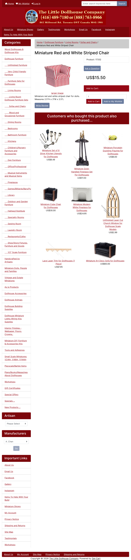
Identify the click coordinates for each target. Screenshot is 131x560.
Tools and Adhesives (15, 350)
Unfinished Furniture (16, 65)
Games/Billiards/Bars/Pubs (18, 188)
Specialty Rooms (14, 217)
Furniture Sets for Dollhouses (15, 82)
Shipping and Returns (15, 525)
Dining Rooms (13, 122)
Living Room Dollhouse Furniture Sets (16, 98)
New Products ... (12, 407)
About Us (8, 29)
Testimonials (54, 29)
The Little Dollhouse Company (63, 558)
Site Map (9, 532)
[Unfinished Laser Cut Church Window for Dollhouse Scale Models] (112, 202)
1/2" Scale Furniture (15, 252)
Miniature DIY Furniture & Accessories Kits (16, 342)
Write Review (42, 105)
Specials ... (10, 401)
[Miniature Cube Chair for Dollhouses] (50, 194)
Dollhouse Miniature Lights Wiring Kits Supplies (14, 318)
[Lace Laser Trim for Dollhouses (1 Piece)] (58, 249)
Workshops (69, 29)
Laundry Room (13, 230)
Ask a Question (92, 68)
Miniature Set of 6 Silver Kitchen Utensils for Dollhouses (51, 153)
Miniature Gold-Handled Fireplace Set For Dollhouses (81, 171)
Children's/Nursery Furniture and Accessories (15, 150)
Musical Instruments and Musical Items (16, 174)
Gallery (40, 29)
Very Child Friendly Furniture (15, 73)
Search (122, 3)
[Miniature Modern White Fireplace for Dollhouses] (82, 194)
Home (10, 3)
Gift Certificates (12, 388)
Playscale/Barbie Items (15, 366)
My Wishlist (24, 3)
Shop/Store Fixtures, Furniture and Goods (16, 244)
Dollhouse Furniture (54, 42)
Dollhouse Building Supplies (14, 308)
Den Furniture (13, 160)
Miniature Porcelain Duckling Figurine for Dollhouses (113, 150)
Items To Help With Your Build (18, 34)
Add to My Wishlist (113, 101)
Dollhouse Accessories (15, 293)
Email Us (83, 29)
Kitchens (10, 141)
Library (10, 195)
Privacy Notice (12, 519)
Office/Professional (15, 166)
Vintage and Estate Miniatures (14, 279)
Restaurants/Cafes (15, 236)
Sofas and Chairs (88, 42)
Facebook (96, 29)
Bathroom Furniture (15, 135)
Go (16, 448)
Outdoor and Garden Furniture (16, 203)
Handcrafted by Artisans (12, 260)
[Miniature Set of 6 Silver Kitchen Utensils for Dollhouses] (50, 138)
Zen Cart (96, 558)
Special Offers (11, 394)
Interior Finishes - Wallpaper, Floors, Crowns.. (13, 331)
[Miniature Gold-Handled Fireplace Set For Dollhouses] (82, 147)
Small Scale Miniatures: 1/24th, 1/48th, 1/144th (16, 358)
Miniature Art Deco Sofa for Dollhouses (105, 260)
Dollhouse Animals (13, 300)
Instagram (110, 29)
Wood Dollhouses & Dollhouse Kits (14, 51)
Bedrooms (11, 128)
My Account (10, 512)
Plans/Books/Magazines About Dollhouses (16, 374)
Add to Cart (94, 101)
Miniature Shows (25, 29)
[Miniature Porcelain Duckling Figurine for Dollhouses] (112, 137)
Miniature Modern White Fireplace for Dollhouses (82, 207)
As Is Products (12, 287)
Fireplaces (11, 182)
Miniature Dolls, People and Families (16, 269)
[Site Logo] (65, 17)
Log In (37, 3)
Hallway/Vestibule (15, 211)
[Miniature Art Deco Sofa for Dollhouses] (105, 249)
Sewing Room (13, 223)
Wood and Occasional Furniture (14, 114)
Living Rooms (71, 42)
